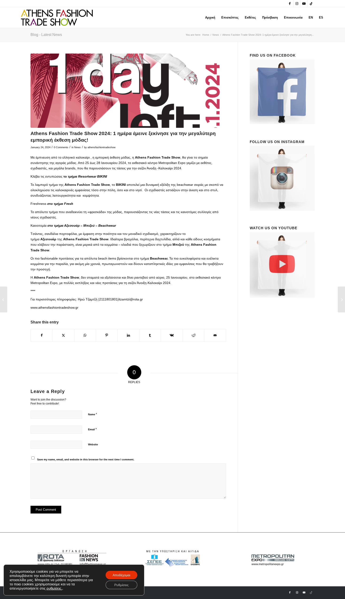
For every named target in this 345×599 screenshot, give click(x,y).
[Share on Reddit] (193, 335)
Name (92, 414)
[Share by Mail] (215, 335)
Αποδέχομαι (121, 575)
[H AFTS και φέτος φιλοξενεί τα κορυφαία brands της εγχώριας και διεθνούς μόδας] (3, 299)
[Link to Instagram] (296, 3)
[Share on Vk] (171, 335)
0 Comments (61, 147)
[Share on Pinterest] (106, 335)
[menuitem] (210, 17)
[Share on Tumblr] (150, 335)
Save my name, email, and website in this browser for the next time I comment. (85, 459)
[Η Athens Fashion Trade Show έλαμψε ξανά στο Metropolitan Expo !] (341, 299)
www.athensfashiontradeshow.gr (54, 307)
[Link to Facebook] (289, 3)
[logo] (57, 17)
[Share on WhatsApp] (85, 335)
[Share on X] (63, 335)
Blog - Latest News (46, 35)
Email (92, 429)
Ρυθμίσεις (121, 585)
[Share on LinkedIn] (128, 335)
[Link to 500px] (310, 3)
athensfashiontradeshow (101, 147)
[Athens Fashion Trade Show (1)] (128, 91)
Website (93, 444)
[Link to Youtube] (303, 3)
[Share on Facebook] (41, 335)
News (77, 147)
